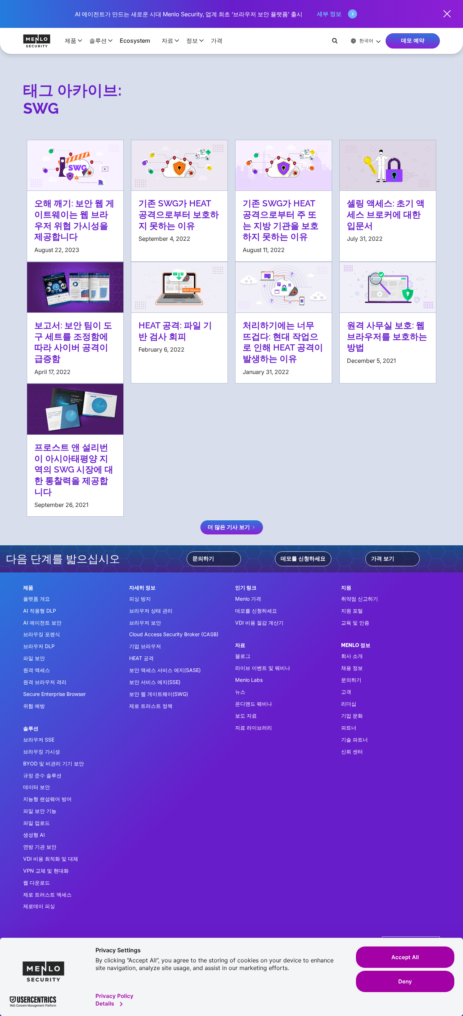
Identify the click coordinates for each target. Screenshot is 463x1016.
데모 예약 (412, 40)
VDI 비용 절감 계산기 (259, 623)
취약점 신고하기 (359, 599)
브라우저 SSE (38, 739)
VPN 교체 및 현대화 (46, 871)
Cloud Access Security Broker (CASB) (173, 634)
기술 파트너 (354, 739)
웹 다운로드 (36, 882)
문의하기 (203, 558)
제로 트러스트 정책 (151, 706)
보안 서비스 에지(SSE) (154, 682)
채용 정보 (352, 668)
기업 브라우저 (145, 646)
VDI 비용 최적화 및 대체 (50, 859)
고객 (346, 692)
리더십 (348, 704)
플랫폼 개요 (36, 599)
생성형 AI (34, 835)
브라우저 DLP (39, 646)
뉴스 (240, 692)
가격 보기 (382, 558)
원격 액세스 (36, 670)
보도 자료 (246, 716)
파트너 (348, 728)
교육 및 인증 (355, 623)
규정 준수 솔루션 (42, 775)
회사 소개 (352, 656)
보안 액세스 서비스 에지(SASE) (165, 670)
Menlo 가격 (248, 599)
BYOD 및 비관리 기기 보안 (53, 763)
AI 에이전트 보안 (42, 623)
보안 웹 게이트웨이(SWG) (158, 694)
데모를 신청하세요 (303, 558)
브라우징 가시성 (41, 751)
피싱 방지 (140, 599)
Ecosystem (135, 40)
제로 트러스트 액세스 (47, 894)
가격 (216, 40)
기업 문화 (352, 716)
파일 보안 (34, 658)
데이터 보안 (36, 787)
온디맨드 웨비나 (253, 704)
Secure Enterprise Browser (54, 694)
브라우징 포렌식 (41, 634)
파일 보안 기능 (39, 811)
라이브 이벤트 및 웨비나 (262, 668)
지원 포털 (352, 611)
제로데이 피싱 (39, 906)
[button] (71, 40)
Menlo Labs (249, 680)
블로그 (242, 656)
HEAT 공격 (141, 658)
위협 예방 (34, 706)
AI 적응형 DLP (39, 611)
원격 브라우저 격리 (45, 682)
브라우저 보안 (145, 623)
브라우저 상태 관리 (151, 611)
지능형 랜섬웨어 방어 (47, 799)
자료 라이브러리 (253, 728)
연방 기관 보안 (39, 847)
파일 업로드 (36, 823)
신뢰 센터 (352, 751)
